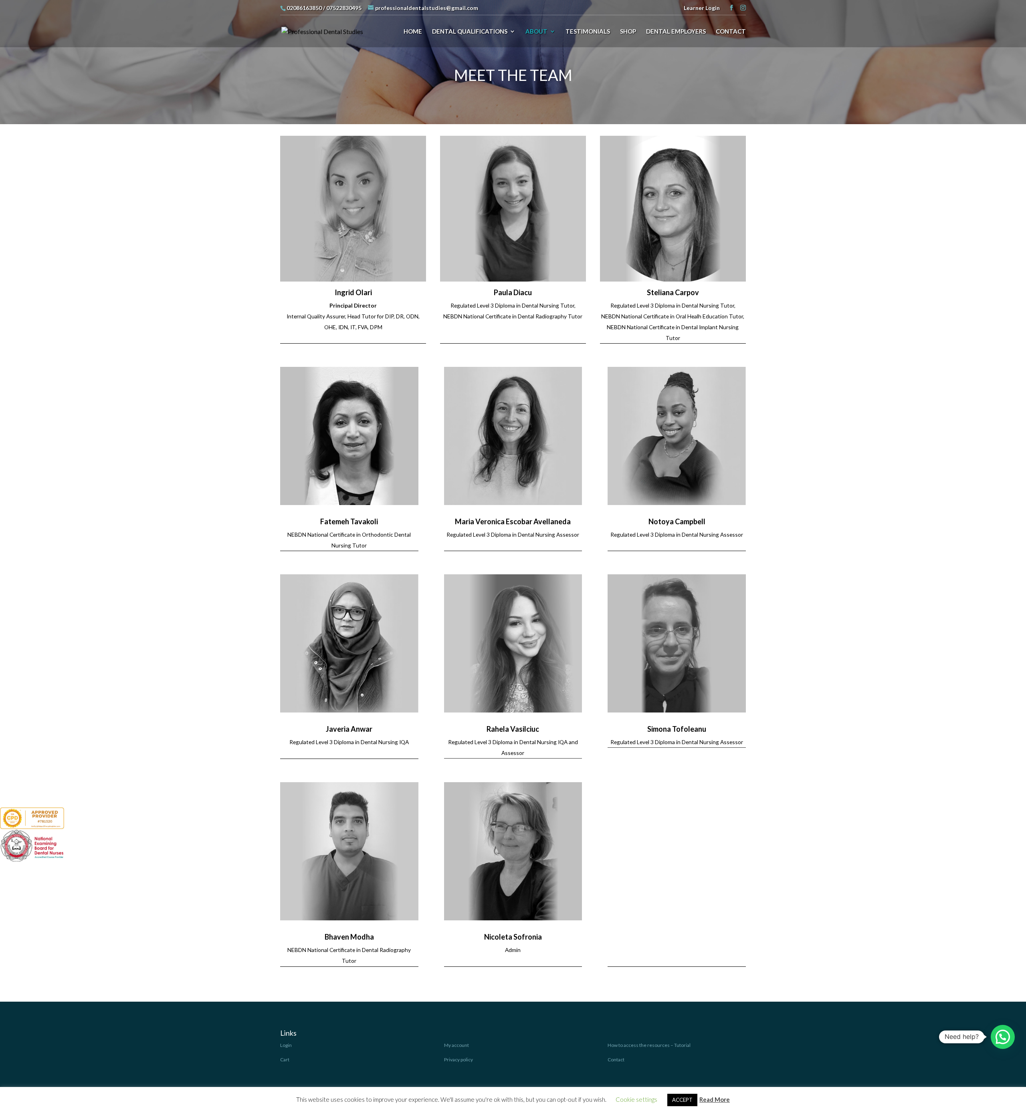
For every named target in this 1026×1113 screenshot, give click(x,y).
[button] (1003, 1037)
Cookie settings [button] (636, 1099)
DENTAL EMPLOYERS (676, 31)
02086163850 (304, 7)
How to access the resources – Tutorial (649, 1045)
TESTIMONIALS (588, 31)
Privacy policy (458, 1060)
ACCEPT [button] (682, 1100)
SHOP (628, 31)
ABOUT (536, 31)
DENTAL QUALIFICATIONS (469, 31)
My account (456, 1045)
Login (286, 1045)
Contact (616, 1060)
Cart (284, 1060)
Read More (714, 1099)
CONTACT (731, 31)
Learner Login (702, 7)
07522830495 (344, 7)
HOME (413, 31)
